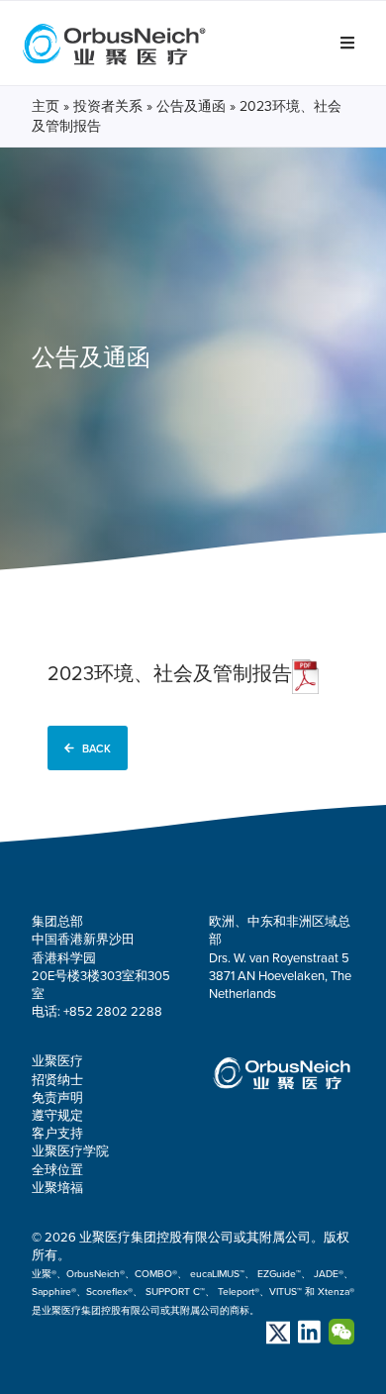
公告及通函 (191, 106)
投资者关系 (108, 106)
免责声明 (57, 1098)
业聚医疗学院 (70, 1151)
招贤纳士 (57, 1080)
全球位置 (57, 1170)
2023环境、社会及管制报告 (170, 674)
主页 (45, 106)
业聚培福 (57, 1188)
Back (96, 748)
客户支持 (57, 1134)
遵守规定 (57, 1116)
